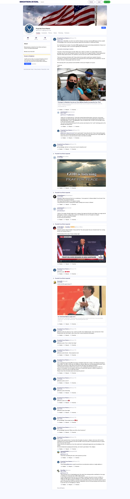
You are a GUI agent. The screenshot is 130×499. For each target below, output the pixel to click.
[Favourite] (71, 109)
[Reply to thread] (61, 126)
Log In (99, 2)
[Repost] (64, 109)
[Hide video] (100, 261)
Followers (66, 33)
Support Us (27, 63)
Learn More (34, 63)
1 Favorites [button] (77, 126)
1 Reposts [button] (67, 204)
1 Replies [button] (61, 188)
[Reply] (58, 109)
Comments (44, 33)
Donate (91, 2)
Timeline (38, 33)
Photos (50, 33)
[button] (81, 249)
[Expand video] (102, 261)
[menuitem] (81, 249)
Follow (103, 27)
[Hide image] (58, 160)
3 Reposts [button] (67, 188)
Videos (55, 33)
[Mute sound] (61, 261)
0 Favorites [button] (74, 109)
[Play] (59, 261)
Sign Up (107, 2)
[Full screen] (104, 261)
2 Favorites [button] (74, 219)
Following (60, 33)
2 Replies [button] (61, 109)
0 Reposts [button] (67, 109)
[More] (77, 109)
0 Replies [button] (64, 126)
